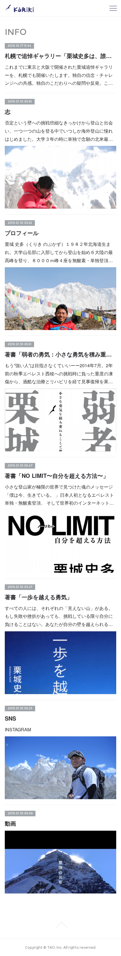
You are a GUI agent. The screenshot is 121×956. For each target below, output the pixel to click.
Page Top (60, 925)
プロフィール (22, 233)
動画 (10, 823)
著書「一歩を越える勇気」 (38, 597)
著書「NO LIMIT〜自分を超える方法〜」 (57, 475)
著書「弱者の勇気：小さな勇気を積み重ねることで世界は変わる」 (60, 354)
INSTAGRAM (18, 729)
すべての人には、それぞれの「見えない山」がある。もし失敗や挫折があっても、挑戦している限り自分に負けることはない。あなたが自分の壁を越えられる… (59, 616)
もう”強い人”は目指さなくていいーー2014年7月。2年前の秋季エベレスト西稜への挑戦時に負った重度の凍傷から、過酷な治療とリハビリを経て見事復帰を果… (59, 373)
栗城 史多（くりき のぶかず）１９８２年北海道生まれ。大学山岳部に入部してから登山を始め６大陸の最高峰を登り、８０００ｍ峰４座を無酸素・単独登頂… (59, 252)
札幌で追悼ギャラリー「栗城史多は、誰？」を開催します (60, 56)
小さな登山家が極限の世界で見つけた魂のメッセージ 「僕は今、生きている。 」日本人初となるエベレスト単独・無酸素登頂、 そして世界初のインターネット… (59, 494)
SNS (10, 718)
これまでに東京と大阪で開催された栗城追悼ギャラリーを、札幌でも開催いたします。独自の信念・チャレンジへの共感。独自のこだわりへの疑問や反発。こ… (59, 75)
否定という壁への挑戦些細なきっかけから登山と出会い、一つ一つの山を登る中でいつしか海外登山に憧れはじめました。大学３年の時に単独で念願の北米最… (59, 130)
